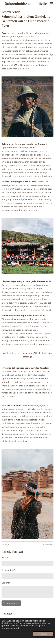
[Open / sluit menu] (51, 3)
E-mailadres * (8, 570)
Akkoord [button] (43, 634)
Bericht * (6, 583)
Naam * (5, 557)
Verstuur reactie (11, 603)
